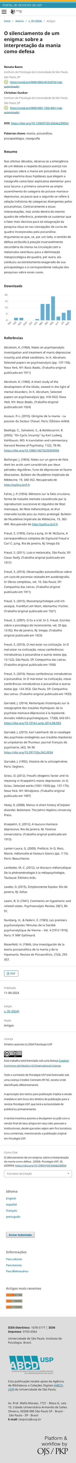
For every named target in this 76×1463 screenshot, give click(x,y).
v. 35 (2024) (35, 21)
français (11, 1210)
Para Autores (14, 1265)
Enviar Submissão (20, 1235)
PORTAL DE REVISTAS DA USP (22, 5)
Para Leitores (14, 1259)
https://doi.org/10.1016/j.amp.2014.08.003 (32, 723)
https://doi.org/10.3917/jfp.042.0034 (28, 752)
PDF (12, 973)
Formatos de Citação (19, 1173)
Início (7, 21)
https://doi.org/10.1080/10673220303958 (31, 450)
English (11, 1198)
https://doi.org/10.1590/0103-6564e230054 (40, 123)
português (13, 1216)
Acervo (19, 21)
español (11, 1204)
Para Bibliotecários (17, 1271)
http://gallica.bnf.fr (17, 485)
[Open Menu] (4, 12)
